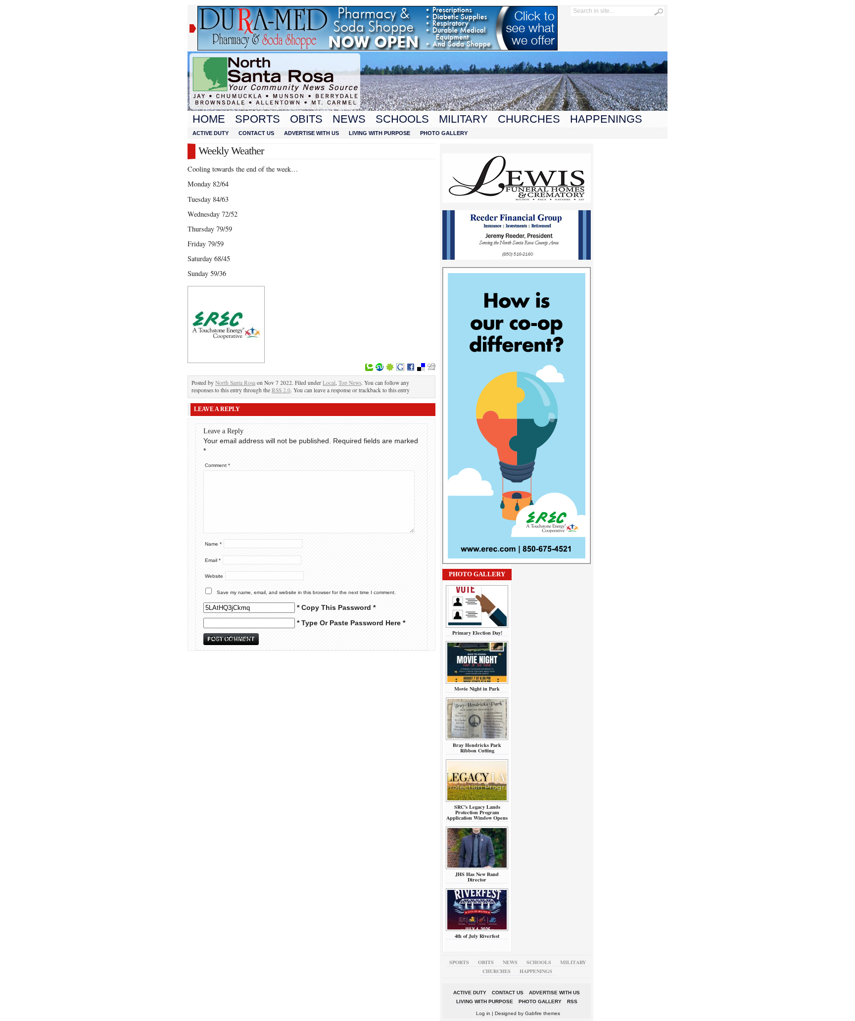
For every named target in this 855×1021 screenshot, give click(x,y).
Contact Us (256, 133)
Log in (483, 1013)
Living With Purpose (379, 133)
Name (213, 544)
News (349, 119)
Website (214, 576)
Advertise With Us (311, 133)
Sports (257, 119)
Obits (306, 119)
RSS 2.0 (281, 390)
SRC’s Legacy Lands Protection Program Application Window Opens (477, 812)
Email (213, 560)
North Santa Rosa (235, 382)
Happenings (606, 119)
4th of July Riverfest (477, 936)
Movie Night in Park (477, 689)
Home (208, 119)
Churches (529, 119)
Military (463, 119)
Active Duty (210, 133)
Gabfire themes (542, 1013)
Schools (402, 119)
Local (329, 382)
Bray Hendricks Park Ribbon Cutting (477, 747)
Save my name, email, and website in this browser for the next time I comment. (306, 592)
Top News (349, 382)
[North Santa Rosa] (427, 108)
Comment (217, 465)
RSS (572, 1001)
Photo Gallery (444, 133)
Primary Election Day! (477, 633)
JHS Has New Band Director (477, 876)
